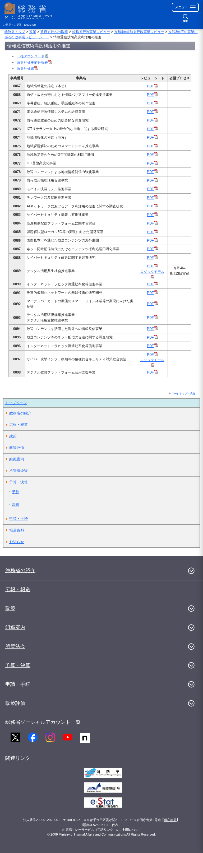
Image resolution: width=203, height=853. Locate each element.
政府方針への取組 (54, 32)
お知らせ (16, 542)
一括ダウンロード (30, 56)
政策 (32, 32)
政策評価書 (25, 69)
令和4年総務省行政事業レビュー (139, 32)
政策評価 (16, 447)
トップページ (16, 403)
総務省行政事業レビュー (91, 32)
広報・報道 (18, 424)
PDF (150, 86)
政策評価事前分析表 (32, 62)
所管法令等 (18, 470)
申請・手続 (18, 518)
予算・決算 (18, 482)
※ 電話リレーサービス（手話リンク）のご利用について (102, 829)
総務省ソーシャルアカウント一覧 (43, 722)
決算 (15, 504)
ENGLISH (30, 24)
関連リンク (17, 758)
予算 (15, 492)
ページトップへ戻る (183, 393)
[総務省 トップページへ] (29, 11)
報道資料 (16, 530)
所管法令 (15, 646)
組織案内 (16, 459)
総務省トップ (14, 32)
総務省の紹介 (20, 413)
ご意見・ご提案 (12, 24)
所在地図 (170, 820)
